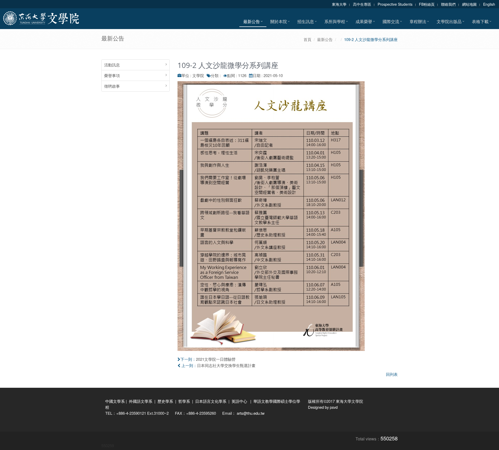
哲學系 (184, 401)
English (489, 4)
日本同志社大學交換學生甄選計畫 (226, 365)
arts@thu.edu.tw (251, 413)
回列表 (392, 374)
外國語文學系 (140, 401)
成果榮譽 (364, 21)
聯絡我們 (448, 4)
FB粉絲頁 (427, 4)
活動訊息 (112, 64)
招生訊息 (305, 21)
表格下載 (480, 21)
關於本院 (278, 21)
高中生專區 (362, 4)
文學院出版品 (449, 21)
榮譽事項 (112, 75)
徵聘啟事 (112, 86)
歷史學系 (165, 401)
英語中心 (239, 401)
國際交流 (391, 21)
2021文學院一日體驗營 (215, 359)
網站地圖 (469, 4)
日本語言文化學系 (210, 401)
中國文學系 (115, 401)
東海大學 (339, 4)
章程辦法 (418, 21)
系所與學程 (334, 21)
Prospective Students (395, 4)
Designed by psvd (323, 407)
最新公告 (251, 21)
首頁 (307, 39)
